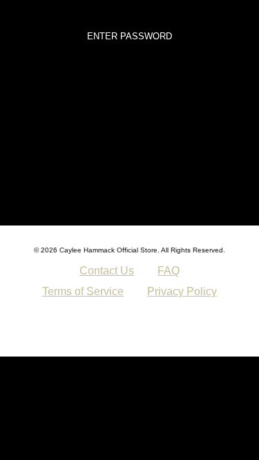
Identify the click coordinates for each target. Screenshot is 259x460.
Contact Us (106, 271)
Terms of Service (83, 291)
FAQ (168, 271)
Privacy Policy (182, 291)
